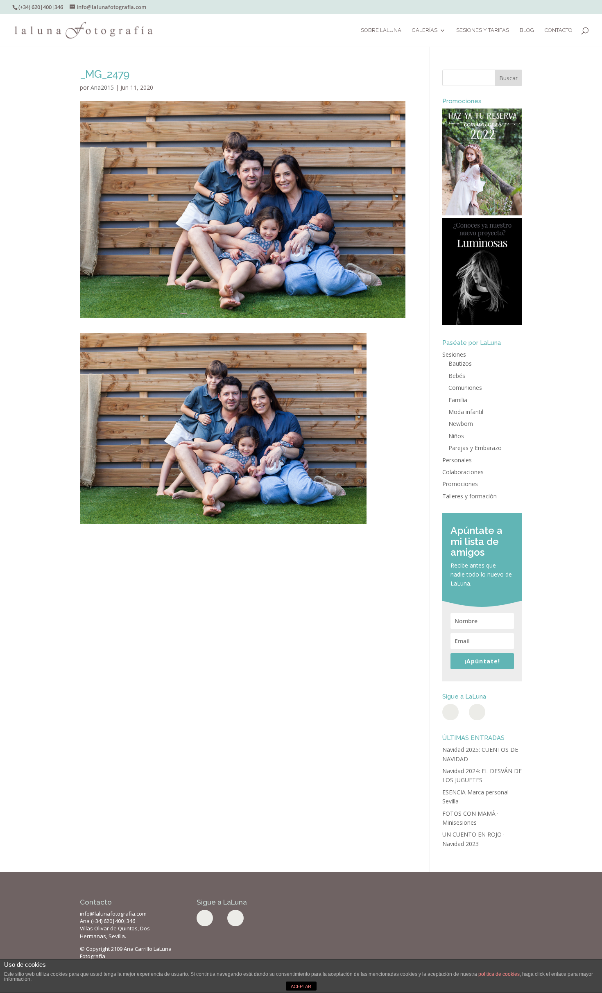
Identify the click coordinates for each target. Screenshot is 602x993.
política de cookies (499, 974)
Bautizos (460, 363)
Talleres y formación (469, 496)
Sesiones (454, 354)
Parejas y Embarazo (475, 448)
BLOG (527, 30)
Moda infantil (465, 412)
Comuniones (465, 387)
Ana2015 (102, 87)
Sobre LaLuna (381, 30)
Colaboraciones (463, 472)
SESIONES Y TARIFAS (482, 30)
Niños (456, 436)
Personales (457, 460)
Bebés (456, 376)
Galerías (424, 30)
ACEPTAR (301, 986)
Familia (457, 400)
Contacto (559, 30)
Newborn (460, 424)
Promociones (460, 484)
